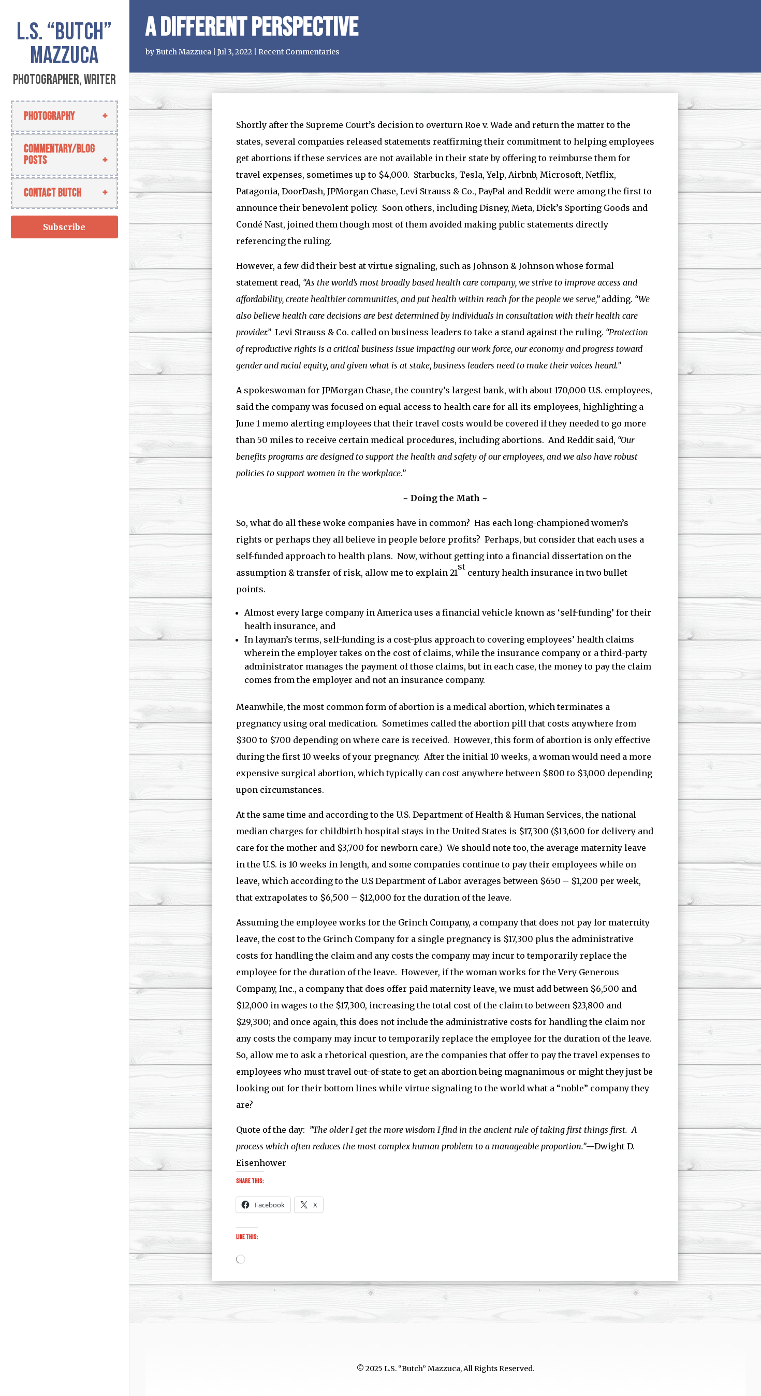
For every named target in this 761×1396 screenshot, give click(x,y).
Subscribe (64, 227)
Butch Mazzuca (183, 51)
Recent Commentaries (298, 51)
